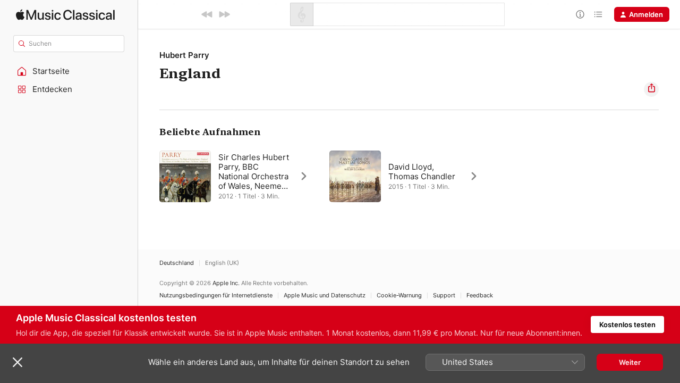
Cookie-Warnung (399, 295)
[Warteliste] (598, 14)
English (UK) (222, 263)
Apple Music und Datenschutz (325, 295)
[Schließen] (17, 362)
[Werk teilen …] (651, 89)
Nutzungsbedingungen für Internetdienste (216, 295)
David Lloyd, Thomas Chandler (421, 171)
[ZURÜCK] (207, 14)
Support (444, 295)
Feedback (479, 295)
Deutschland (176, 263)
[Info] (580, 14)
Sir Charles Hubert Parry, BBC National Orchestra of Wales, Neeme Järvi (253, 176)
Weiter (630, 362)
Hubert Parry (184, 55)
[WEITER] (224, 14)
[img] (65, 14)
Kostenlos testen (627, 324)
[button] (69, 71)
